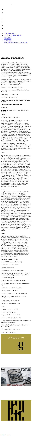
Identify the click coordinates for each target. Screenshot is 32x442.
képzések (7, 19)
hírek (6, 16)
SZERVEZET (7, 39)
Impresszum (23, 439)
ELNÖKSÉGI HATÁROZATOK (12, 35)
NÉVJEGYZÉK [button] (8, 41)
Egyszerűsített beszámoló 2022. (10, 439)
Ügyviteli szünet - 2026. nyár (11, 357)
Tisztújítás (4, 423)
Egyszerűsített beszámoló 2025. (20, 437)
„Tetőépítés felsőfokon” (9, 389)
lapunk (6, 10)
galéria (6, 22)
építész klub (8, 26)
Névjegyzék (23, 42)
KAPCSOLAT (8, 37)
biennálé (7, 13)
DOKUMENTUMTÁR (10, 33)
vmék (6, 3)
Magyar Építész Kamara (11, 42)
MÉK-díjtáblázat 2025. (7, 436)
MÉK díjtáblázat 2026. (20, 436)
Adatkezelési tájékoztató (8, 440)
